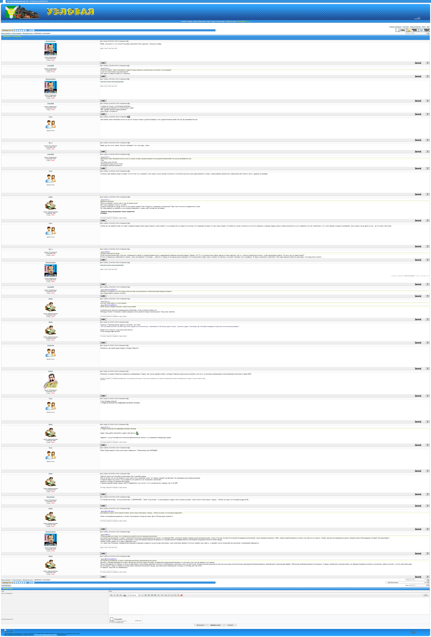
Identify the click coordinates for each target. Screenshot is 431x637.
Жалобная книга (28, 33)
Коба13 (50, 371)
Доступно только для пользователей (111, 81)
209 (129, 197)
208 (129, 171)
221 (129, 473)
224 (129, 531)
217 (127, 371)
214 (129, 298)
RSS (428, 26)
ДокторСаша (50, 497)
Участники (405, 26)
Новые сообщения (395, 26)
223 (129, 508)
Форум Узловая (6, 33)
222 (129, 497)
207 (129, 154)
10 (29, 30)
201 (127, 41)
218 (127, 398)
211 (129, 249)
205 (129, 116)
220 (129, 447)
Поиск (424, 26)
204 (129, 103)
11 (31, 30)
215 (127, 322)
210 (129, 223)
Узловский (50, 345)
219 (127, 424)
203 (128, 79)
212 (129, 262)
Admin (51, 197)
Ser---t (50, 142)
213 (129, 287)
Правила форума (415, 26)
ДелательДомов (51, 41)
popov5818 (50, 65)
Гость (50, 116)
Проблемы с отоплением (42, 33)
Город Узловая (16, 33)
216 (127, 345)
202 (128, 65)
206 (129, 142)
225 (129, 556)
